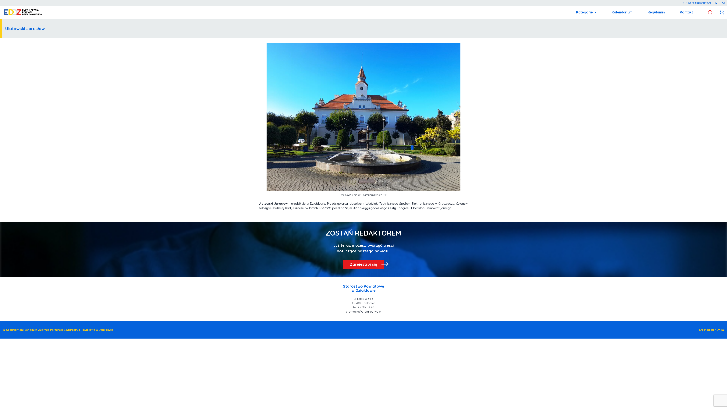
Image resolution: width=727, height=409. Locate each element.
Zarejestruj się (363, 264)
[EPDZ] (23, 12)
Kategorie (584, 12)
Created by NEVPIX (711, 330)
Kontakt (686, 12)
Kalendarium (622, 12)
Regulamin (656, 12)
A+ (723, 3)
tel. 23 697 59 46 (363, 307)
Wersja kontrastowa (699, 2)
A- (716, 3)
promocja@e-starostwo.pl (363, 311)
